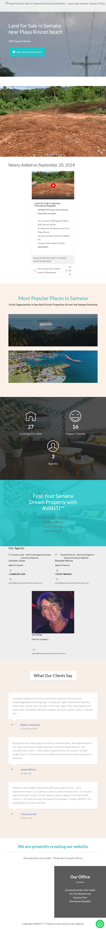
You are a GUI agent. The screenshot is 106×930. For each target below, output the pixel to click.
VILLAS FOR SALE (53, 526)
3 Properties (53, 333)
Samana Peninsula (53, 328)
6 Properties (53, 369)
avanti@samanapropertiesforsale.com (25, 583)
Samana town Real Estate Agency (65, 923)
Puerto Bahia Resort (53, 364)
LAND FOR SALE (53, 531)
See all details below (29, 52)
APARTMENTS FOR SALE (53, 517)
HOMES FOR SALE (53, 522)
